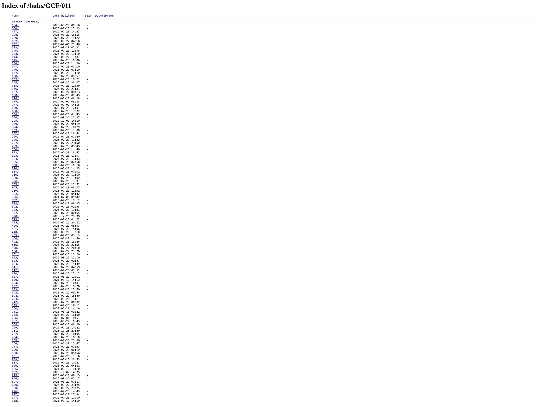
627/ (15, 276)
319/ (15, 174)
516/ (15, 244)
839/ (15, 365)
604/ (15, 263)
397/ (15, 213)
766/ (15, 343)
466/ (15, 238)
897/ (15, 381)
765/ (15, 340)
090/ (15, 111)
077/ (15, 104)
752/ (15, 314)
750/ (15, 308)
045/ (15, 60)
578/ (15, 248)
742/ (15, 302)
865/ (15, 369)
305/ (15, 162)
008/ (15, 34)
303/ (15, 155)
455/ (15, 235)
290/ (15, 139)
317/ (15, 171)
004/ (15, 25)
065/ (15, 85)
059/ (15, 79)
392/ (15, 206)
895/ (15, 375)
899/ (15, 384)
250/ (15, 136)
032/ (15, 44)
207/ (15, 133)
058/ (15, 76)
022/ (15, 41)
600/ (15, 251)
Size (88, 15)
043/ (15, 53)
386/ (15, 197)
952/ (15, 400)
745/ (15, 305)
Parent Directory (25, 22)
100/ (15, 114)
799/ (15, 349)
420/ (15, 225)
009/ (15, 37)
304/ (15, 158)
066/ (15, 88)
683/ (15, 289)
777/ (15, 346)
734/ (15, 298)
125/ (15, 120)
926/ (15, 391)
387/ (15, 200)
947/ (15, 397)
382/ (15, 193)
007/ (15, 31)
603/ (15, 260)
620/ (15, 273)
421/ (15, 228)
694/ (15, 295)
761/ (15, 330)
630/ (15, 279)
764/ (15, 337)
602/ (15, 257)
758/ (15, 324)
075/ (15, 101)
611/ (15, 267)
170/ (15, 123)
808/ (15, 359)
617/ (15, 270)
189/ (15, 130)
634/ (15, 283)
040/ (15, 50)
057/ (15, 72)
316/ (15, 168)
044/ (15, 57)
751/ (15, 311)
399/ (15, 219)
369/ (15, 190)
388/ (15, 203)
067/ (15, 92)
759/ (15, 327)
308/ (15, 165)
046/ (15, 63)
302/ (15, 152)
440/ (15, 232)
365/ (15, 187)
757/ (15, 321)
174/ (15, 127)
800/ (15, 353)
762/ (15, 333)
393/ (15, 209)
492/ (15, 241)
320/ (15, 178)
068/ (15, 95)
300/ (15, 149)
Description (104, 15)
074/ (15, 98)
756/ (15, 318)
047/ (15, 66)
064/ (15, 82)
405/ (15, 222)
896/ (15, 378)
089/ (15, 107)
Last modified (64, 15)
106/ (15, 117)
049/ (15, 69)
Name (15, 15)
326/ (15, 181)
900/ (15, 388)
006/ (15, 28)
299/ (15, 146)
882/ (15, 372)
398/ (15, 216)
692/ (15, 292)
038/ (15, 47)
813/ (15, 362)
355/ (15, 184)
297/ (15, 143)
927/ (15, 394)
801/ (15, 356)
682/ (15, 286)
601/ (15, 254)
